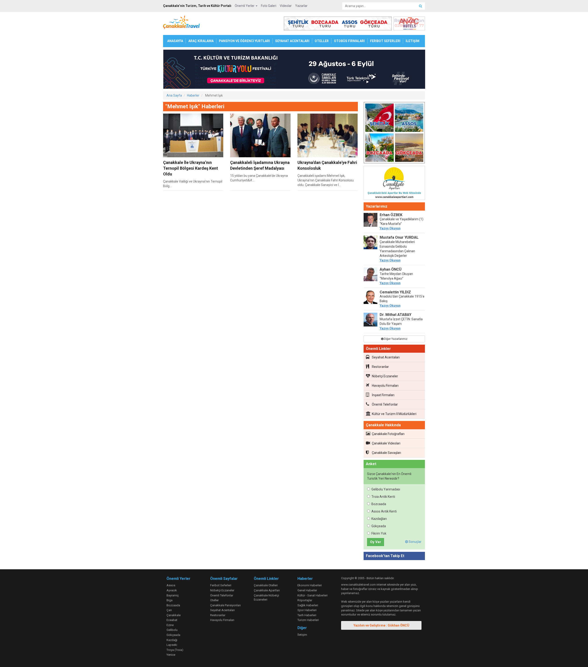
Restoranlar (380, 367)
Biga (169, 600)
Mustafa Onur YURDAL (399, 237)
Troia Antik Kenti (383, 496)
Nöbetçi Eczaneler (385, 376)
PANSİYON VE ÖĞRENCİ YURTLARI (244, 41)
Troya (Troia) (175, 650)
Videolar (286, 6)
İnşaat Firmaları (383, 395)
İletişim (302, 634)
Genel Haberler (307, 590)
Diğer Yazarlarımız (395, 339)
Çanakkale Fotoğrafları (388, 434)
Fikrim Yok (378, 533)
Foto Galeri (268, 6)
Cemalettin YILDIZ (395, 292)
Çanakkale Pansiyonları (225, 605)
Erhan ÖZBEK (391, 215)
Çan (169, 610)
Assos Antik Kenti (384, 511)
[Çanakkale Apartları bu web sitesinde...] (394, 184)
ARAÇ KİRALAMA (201, 41)
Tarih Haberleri (306, 615)
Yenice (171, 654)
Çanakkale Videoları (386, 443)
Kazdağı (172, 640)
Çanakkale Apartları (267, 590)
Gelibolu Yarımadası (385, 489)
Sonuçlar (414, 542)
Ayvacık (172, 590)
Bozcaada (378, 504)
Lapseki (172, 645)
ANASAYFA (175, 41)
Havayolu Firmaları (385, 385)
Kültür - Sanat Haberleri (312, 595)
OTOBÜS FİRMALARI (349, 41)
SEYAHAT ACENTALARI (292, 41)
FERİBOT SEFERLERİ (385, 41)
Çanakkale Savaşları (386, 453)
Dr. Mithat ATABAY (395, 314)
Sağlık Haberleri (307, 605)
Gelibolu (172, 630)
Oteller (214, 600)
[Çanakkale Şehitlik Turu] (394, 133)
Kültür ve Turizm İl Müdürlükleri (394, 414)
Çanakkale (174, 615)
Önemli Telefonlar (385, 404)
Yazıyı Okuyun (390, 228)
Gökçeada (378, 526)
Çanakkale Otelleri (266, 585)
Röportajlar (304, 600)
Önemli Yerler (245, 6)
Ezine (170, 625)
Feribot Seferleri (220, 585)
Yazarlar (301, 6)
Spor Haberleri (307, 610)
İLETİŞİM (412, 41)
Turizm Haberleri (308, 620)
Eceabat (172, 620)
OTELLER (322, 41)
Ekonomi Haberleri (309, 585)
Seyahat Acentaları (386, 357)
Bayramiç (173, 595)
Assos (171, 585)
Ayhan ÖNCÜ (390, 269)
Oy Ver (375, 542)
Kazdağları (379, 519)
